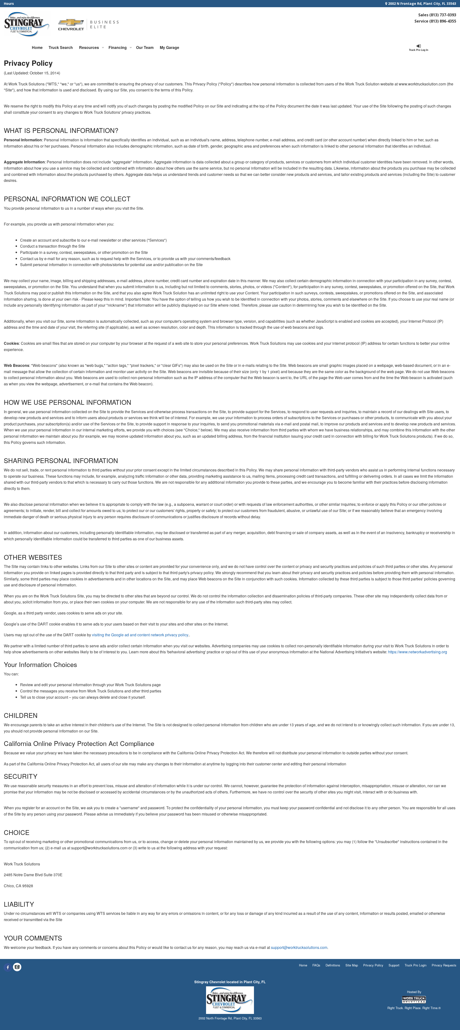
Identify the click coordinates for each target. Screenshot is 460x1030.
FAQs (316, 965)
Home (37, 47)
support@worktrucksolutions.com (299, 947)
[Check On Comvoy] (17, 967)
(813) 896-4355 (442, 21)
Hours (9, 3)
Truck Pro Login (415, 965)
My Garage (169, 47)
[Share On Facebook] (8, 967)
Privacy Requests (444, 965)
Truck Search (61, 47)
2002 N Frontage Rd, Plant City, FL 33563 (421, 3)
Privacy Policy (373, 965)
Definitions (333, 965)
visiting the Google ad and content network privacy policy (140, 634)
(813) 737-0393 (442, 14)
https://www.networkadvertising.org (417, 652)
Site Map (351, 965)
